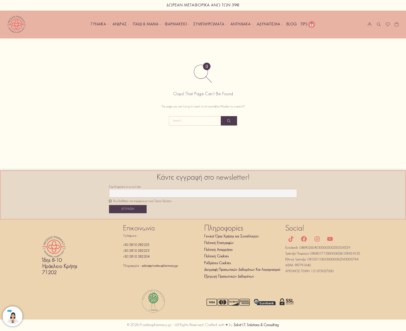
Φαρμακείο (176, 24)
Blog (291, 24)
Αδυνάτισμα (268, 24)
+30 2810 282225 (136, 245)
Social (294, 228)
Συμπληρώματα (208, 24)
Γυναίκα (98, 24)
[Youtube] (330, 239)
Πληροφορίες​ (223, 228)
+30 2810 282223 (136, 251)
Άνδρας (120, 24)
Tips (304, 24)
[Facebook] (304, 239)
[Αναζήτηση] (378, 24)
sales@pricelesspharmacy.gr (160, 266)
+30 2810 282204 (136, 257)
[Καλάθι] (396, 25)
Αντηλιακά (240, 24)
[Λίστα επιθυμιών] (388, 25)
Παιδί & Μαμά (146, 24)
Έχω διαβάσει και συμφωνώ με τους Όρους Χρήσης (142, 201)
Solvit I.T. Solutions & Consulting (256, 325)
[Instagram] (317, 239)
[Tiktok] (291, 239)
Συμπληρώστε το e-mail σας (125, 187)
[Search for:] (195, 121)
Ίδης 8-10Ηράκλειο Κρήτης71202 (59, 266)
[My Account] (369, 24)
